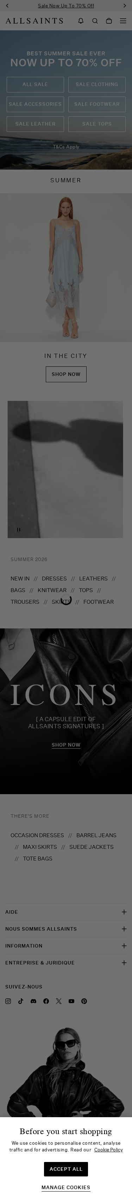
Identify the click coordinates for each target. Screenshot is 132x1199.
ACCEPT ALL (66, 1169)
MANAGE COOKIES (66, 1187)
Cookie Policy (108, 1149)
